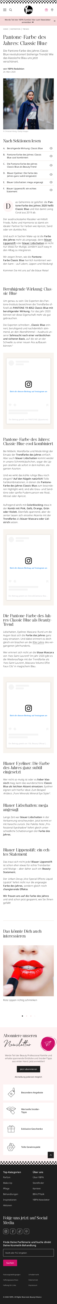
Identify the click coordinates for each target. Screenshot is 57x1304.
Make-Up (7, 1182)
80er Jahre (38, 642)
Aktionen (7, 1205)
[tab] (22, 1016)
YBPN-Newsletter (41, 1199)
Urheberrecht (33, 1275)
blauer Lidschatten (33, 243)
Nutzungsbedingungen (11, 1275)
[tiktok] (19, 1231)
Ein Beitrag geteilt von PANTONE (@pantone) (28, 419)
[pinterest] (26, 1231)
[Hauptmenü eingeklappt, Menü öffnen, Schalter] (4, 9)
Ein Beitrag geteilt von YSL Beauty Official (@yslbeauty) (32, 743)
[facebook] (12, 1231)
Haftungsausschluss (10, 1280)
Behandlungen (10, 1194)
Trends (26, 29)
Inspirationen (10, 1199)
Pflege (6, 1188)
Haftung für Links (9, 1285)
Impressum (32, 1285)
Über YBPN (38, 1177)
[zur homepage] (28, 10)
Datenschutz (33, 1280)
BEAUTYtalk (38, 1194)
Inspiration (15, 29)
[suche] (10, 9)
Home (5, 29)
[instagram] (5, 1231)
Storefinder (38, 1182)
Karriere (37, 1188)
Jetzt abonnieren (28, 1069)
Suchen (10, 1262)
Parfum (6, 1177)
